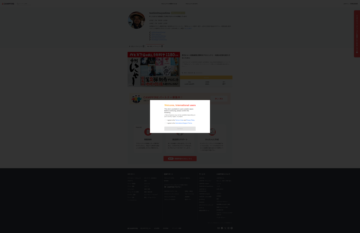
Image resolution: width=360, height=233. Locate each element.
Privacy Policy (190, 120)
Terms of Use (179, 120)
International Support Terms (183, 123)
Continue (180, 128)
